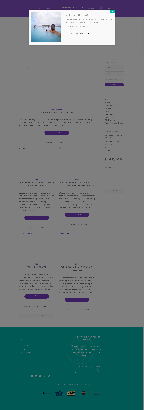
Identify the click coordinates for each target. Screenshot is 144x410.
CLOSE (112, 11)
